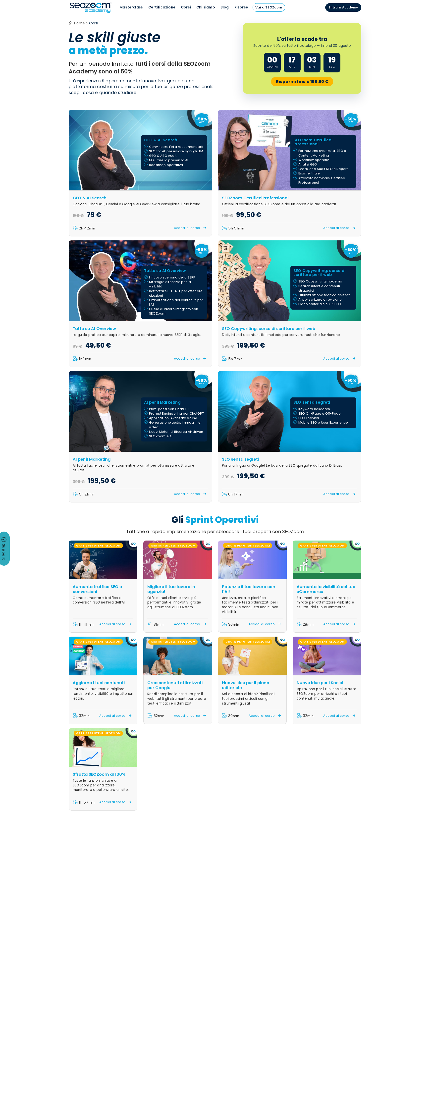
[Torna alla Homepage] (90, 12)
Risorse (241, 7)
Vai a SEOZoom (268, 7)
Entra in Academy (343, 7)
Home (79, 23)
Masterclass (131, 7)
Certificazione (161, 7)
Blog (224, 7)
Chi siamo (205, 7)
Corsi (186, 7)
